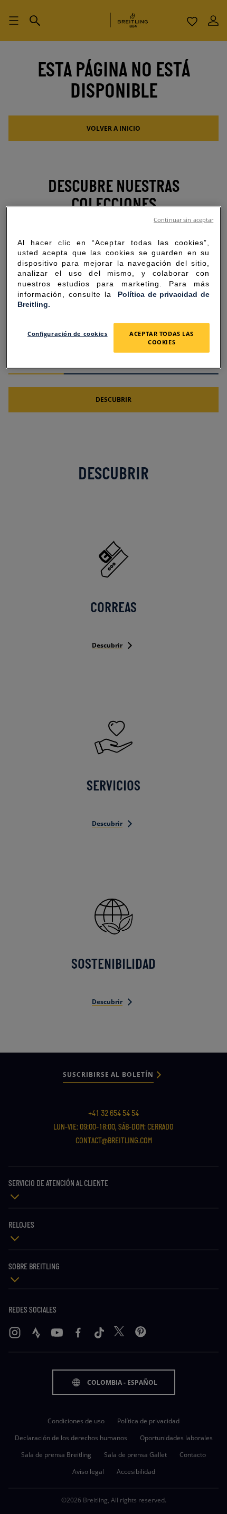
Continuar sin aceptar (183, 219)
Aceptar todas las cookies (161, 338)
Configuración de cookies (67, 333)
